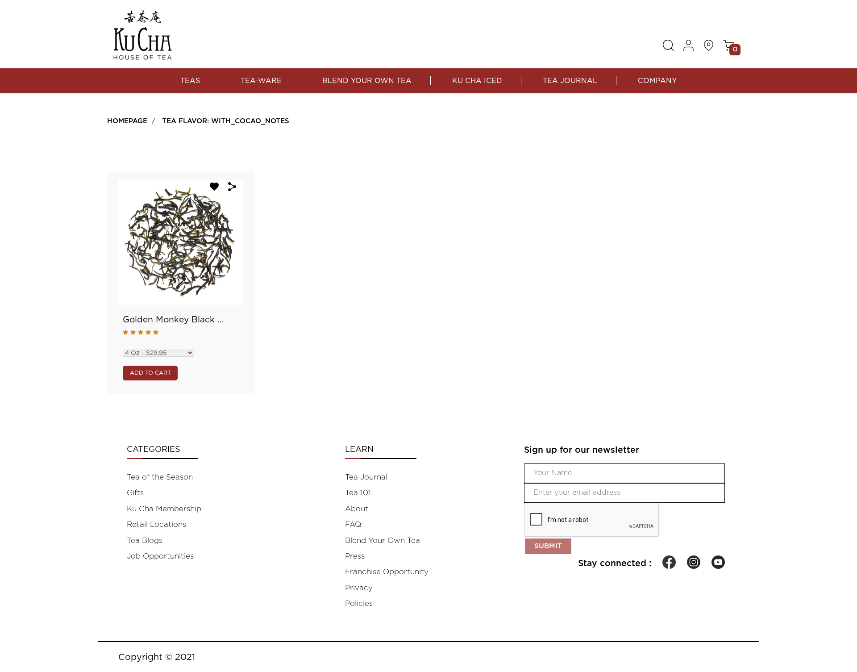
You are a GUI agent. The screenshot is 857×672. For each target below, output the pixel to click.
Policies (359, 603)
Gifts (135, 493)
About (356, 509)
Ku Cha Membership (164, 509)
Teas (190, 80)
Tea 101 (358, 493)
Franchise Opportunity (386, 572)
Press (355, 556)
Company (657, 80)
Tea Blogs (144, 540)
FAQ (353, 524)
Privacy (359, 588)
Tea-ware (261, 80)
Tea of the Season (160, 477)
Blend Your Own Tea (367, 80)
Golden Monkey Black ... (173, 320)
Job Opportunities (160, 556)
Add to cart (150, 373)
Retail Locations (156, 524)
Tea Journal (570, 80)
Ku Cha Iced (477, 80)
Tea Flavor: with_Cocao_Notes (225, 121)
